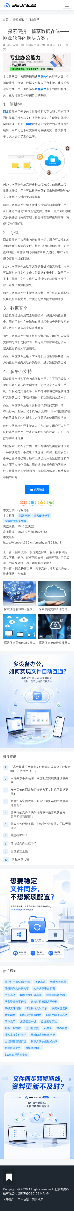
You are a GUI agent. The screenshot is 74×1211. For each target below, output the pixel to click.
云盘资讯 (18, 19)
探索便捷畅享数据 (15, 521)
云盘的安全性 (19, 851)
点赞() (38, 490)
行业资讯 (34, 19)
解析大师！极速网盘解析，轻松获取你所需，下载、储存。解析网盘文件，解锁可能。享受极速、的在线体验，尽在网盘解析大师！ (36, 557)
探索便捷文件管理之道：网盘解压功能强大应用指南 (54, 609)
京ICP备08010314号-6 (33, 1193)
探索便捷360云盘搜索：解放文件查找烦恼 (54, 642)
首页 (5, 19)
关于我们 (9, 1199)
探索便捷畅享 (42, 515)
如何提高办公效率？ (24, 843)
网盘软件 (43, 76)
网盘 (6, 111)
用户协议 (23, 1199)
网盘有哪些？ (19, 835)
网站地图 (37, 1199)
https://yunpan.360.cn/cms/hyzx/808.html (32, 542)
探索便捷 (24, 515)
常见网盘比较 (20, 859)
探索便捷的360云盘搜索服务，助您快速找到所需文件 (19, 609)
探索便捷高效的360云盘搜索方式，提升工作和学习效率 (19, 642)
